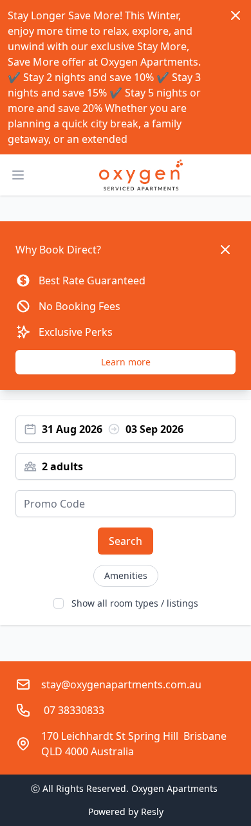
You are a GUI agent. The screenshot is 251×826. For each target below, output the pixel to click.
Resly (152, 811)
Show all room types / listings (134, 603)
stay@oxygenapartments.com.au (121, 684)
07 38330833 (72, 710)
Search (125, 541)
